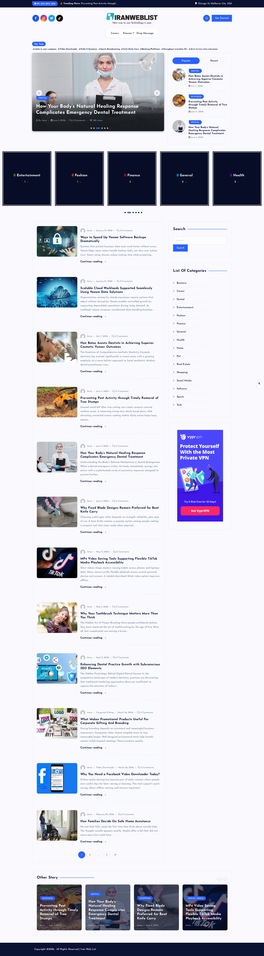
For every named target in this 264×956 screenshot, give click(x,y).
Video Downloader (68, 49)
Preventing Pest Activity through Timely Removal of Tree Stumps (208, 105)
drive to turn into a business (204, 49)
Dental (195, 71)
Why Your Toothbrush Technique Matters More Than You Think (203, 914)
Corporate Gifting (105, 712)
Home (134, 175)
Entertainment (185, 307)
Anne (44, 120)
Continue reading (91, 261)
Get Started (222, 18)
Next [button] (157, 93)
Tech (179, 405)
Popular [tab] (186, 61)
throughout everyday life (175, 49)
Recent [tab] (214, 61)
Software (182, 389)
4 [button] (99, 127)
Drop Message (145, 33)
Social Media (184, 380)
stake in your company (45, 49)
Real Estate (238, 175)
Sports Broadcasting (110, 49)
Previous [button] (39, 93)
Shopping (44, 98)
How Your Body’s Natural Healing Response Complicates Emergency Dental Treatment (207, 130)
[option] (98, 92)
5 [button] (104, 127)
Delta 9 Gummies (89, 49)
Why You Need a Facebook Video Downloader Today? (120, 774)
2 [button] (93, 127)
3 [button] (96, 127)
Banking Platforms (151, 49)
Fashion (181, 315)
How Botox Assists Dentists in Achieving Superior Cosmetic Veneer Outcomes (206, 79)
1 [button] (90, 127)
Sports (180, 397)
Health (81, 175)
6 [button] (107, 127)
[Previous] (219, 877)
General (28, 175)
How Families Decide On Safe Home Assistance (115, 821)
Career (115, 33)
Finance (127, 33)
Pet (186, 175)
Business (196, 97)
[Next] (225, 877)
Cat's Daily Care (131, 49)
